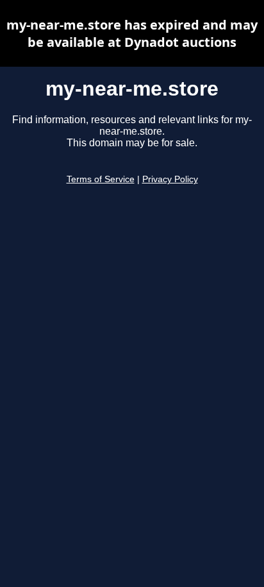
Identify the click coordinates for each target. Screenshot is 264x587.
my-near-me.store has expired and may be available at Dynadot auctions (132, 33)
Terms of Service (101, 179)
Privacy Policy (170, 179)
